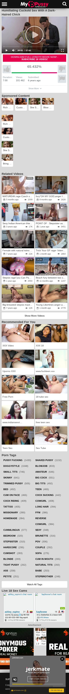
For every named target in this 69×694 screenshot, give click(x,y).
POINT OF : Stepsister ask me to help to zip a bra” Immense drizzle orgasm (51, 223)
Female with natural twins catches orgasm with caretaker (18, 250)
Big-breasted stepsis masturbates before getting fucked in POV (18, 304)
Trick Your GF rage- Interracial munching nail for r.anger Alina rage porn (51, 250)
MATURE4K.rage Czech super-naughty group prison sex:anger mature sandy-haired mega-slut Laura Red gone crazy (18, 196)
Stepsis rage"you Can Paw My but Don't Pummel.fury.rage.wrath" (18, 277)
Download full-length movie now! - (34, 58)
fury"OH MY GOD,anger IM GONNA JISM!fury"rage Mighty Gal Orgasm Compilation (51, 196)
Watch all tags (34, 584)
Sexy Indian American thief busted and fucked (18, 223)
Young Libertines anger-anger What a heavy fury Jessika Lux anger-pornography (51, 304)
